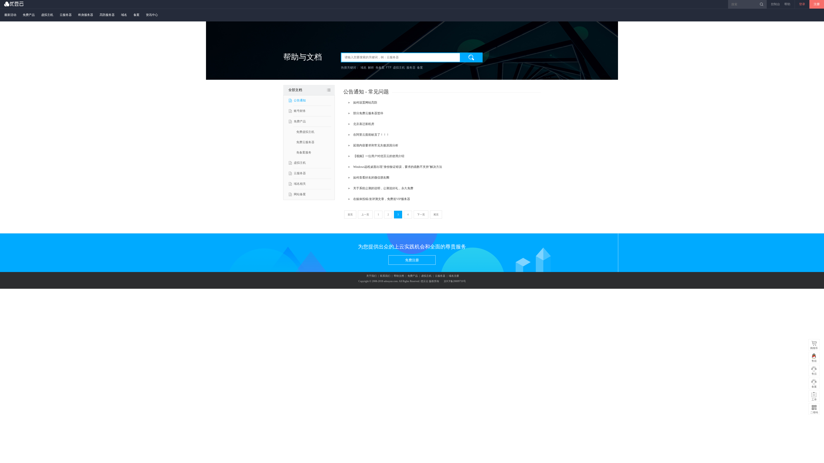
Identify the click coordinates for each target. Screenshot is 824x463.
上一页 (365, 214)
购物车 (814, 348)
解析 (371, 67)
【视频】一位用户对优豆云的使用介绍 (378, 156)
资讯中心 (152, 15)
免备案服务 (303, 152)
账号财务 (300, 111)
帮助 (787, 4)
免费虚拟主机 (305, 132)
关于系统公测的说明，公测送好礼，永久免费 (383, 188)
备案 (136, 15)
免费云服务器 (305, 142)
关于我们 (371, 275)
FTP (388, 67)
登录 (802, 4)
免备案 (380, 67)
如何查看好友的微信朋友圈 (371, 177)
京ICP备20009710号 (455, 281)
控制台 (775, 4)
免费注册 (412, 260)
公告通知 (300, 100)
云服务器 (66, 15)
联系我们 (385, 275)
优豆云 (14, 4)
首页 (350, 214)
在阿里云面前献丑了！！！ (371, 134)
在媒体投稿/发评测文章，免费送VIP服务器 (381, 199)
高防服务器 (107, 15)
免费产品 (29, 15)
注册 (817, 4)
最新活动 (10, 15)
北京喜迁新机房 (363, 124)
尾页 (436, 214)
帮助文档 (399, 275)
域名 (124, 15)
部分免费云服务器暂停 (368, 113)
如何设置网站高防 (365, 102)
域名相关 (300, 183)
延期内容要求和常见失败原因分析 (375, 145)
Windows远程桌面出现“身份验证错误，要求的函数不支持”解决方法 (397, 166)
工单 (814, 399)
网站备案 (300, 194)
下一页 (421, 214)
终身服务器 (85, 15)
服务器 (410, 67)
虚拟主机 (47, 15)
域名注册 (454, 275)
